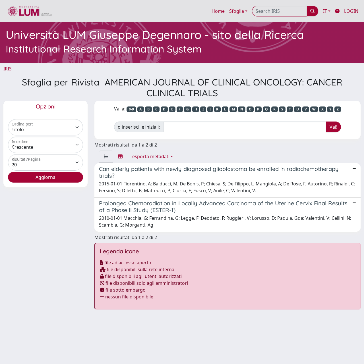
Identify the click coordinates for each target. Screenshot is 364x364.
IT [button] (325, 11)
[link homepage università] (30, 11)
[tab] (106, 156)
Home (218, 11)
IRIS (7, 69)
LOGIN (351, 11)
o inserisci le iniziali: (139, 127)
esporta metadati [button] (150, 156)
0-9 (131, 109)
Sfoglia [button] (236, 11)
